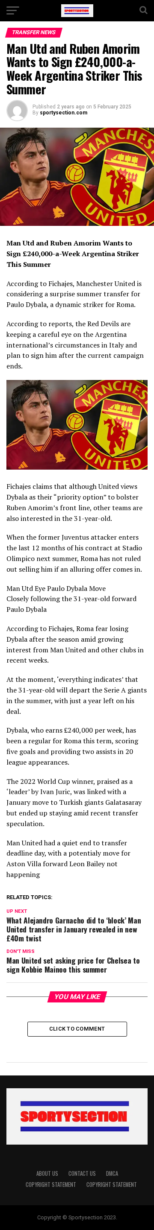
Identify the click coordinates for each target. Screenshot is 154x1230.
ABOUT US (47, 1173)
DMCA (112, 1173)
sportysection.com (63, 113)
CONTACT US (82, 1173)
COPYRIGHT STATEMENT (51, 1184)
